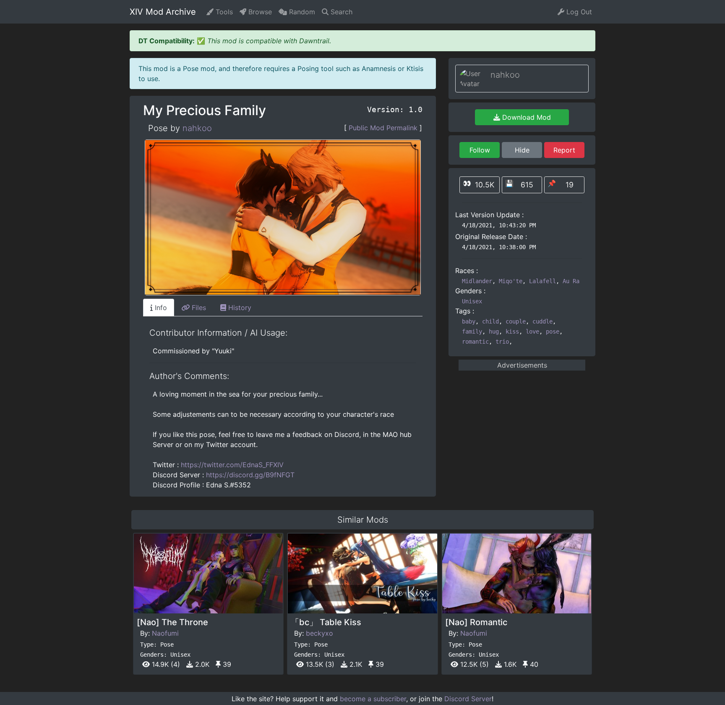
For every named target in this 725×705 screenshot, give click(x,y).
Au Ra (571, 281)
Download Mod (525, 117)
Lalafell (542, 281)
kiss (512, 331)
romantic (475, 341)
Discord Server (468, 698)
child (490, 321)
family (472, 331)
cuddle (542, 321)
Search (340, 12)
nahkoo (197, 128)
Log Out (578, 12)
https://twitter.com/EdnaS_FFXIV (232, 464)
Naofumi (165, 633)
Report (564, 150)
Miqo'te (510, 281)
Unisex (472, 301)
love (532, 331)
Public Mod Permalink (383, 128)
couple (516, 321)
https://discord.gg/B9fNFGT (250, 475)
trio (502, 341)
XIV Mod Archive (163, 12)
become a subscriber (373, 698)
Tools (223, 12)
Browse (259, 12)
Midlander (477, 281)
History (238, 307)
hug (494, 331)
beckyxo (319, 633)
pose (552, 331)
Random (301, 12)
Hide (522, 150)
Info (160, 307)
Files (198, 307)
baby (468, 321)
